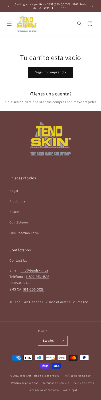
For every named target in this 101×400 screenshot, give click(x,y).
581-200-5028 (33, 289)
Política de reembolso (77, 375)
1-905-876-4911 (21, 283)
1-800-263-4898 (37, 276)
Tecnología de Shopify (45, 375)
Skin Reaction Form (24, 233)
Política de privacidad (25, 383)
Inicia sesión (13, 102)
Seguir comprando (50, 72)
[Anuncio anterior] (9, 6)
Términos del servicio (56, 383)
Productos (17, 201)
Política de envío (84, 383)
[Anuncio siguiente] (92, 6)
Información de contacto (43, 390)
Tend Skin (25, 375)
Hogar (14, 191)
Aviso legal (70, 390)
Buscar (14, 212)
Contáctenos (19, 222)
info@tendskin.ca (34, 270)
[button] (9, 24)
